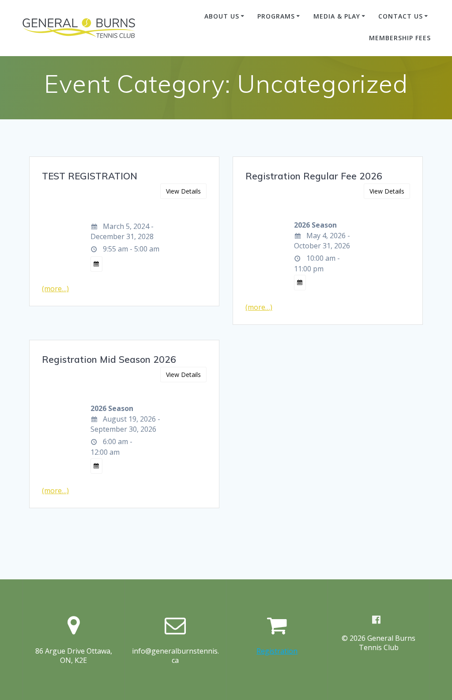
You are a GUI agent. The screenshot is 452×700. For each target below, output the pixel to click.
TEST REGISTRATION (89, 176)
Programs (276, 16)
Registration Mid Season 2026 (109, 359)
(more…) (55, 288)
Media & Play (336, 16)
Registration (277, 651)
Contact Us (400, 16)
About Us (221, 16)
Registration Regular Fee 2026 (313, 176)
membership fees (400, 38)
